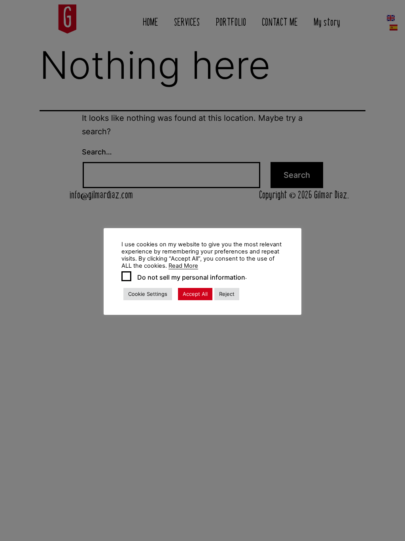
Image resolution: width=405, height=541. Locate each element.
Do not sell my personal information (191, 277)
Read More (183, 265)
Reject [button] (227, 294)
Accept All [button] (195, 294)
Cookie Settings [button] (147, 294)
